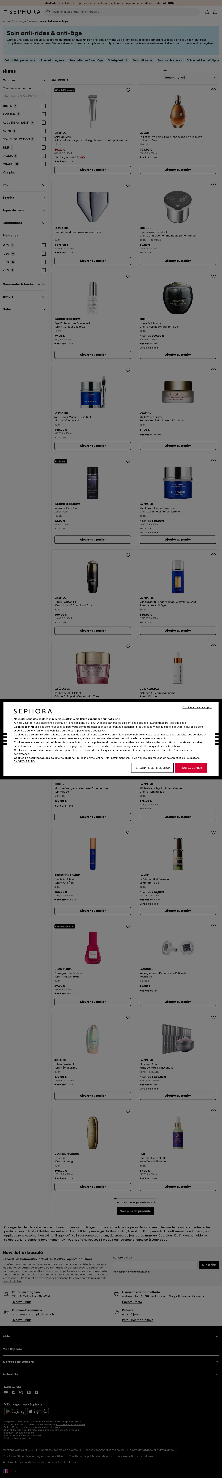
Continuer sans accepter (197, 707)
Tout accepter (191, 767)
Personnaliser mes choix (152, 767)
